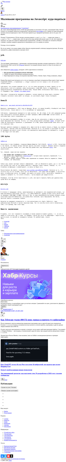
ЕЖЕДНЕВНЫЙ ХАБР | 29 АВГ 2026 (12, 310)
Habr (10, 460)
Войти (6, 411)
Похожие (13, 387)
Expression (27, 155)
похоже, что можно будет (22, 91)
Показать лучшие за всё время (9, 390)
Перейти (3, 306)
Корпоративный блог (10, 446)
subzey (2, 15)
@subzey (3, 259)
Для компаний (8, 435)
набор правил (14, 69)
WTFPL (51, 147)
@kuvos (21, 65)
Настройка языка (5, 458)
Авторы (6, 425)
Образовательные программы (12, 450)
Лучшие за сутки (5, 387)
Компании (7, 423)
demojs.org (4, 105)
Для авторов (7, 434)
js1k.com (3, 60)
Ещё (6, 380)
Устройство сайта (9, 432)
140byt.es (4, 141)
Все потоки (6, 1)
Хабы (5, 422)
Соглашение (7, 438)
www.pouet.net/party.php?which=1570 (20, 105)
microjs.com (4, 189)
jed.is (49, 144)
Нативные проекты (9, 449)
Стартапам (7, 452)
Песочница (7, 426)
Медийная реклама (9, 447)
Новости (6, 420)
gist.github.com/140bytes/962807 (37, 170)
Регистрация (8, 413)
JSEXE (52, 120)
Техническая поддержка (18, 458)
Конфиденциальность (10, 440)
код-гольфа (39, 31)
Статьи (6, 418)
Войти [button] (2, 11)
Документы (7, 437)
